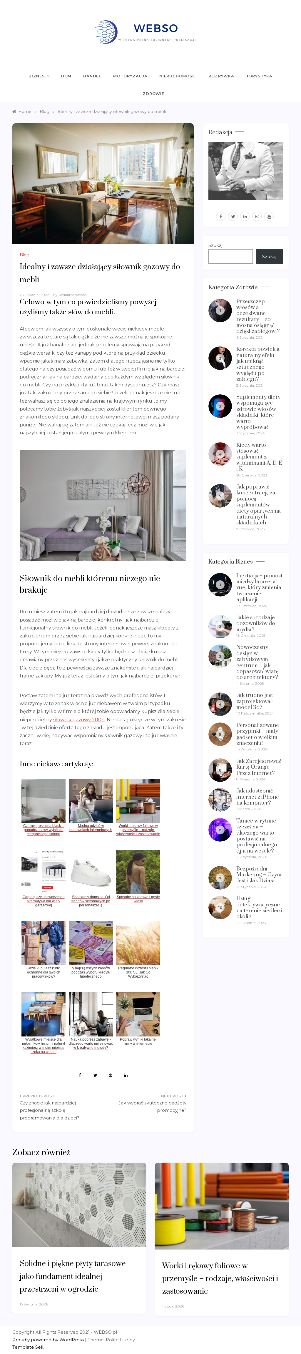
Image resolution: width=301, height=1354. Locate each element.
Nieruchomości (178, 76)
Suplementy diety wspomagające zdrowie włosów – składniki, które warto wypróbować (258, 412)
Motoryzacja (130, 76)
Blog (24, 254)
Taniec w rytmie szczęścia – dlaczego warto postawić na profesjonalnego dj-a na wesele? (256, 836)
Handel (92, 76)
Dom (66, 76)
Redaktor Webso (72, 295)
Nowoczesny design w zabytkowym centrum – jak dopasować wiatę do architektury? (257, 662)
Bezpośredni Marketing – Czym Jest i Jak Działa (259, 874)
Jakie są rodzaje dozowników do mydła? (255, 623)
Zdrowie (153, 93)
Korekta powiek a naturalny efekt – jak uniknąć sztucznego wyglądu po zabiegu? (258, 364)
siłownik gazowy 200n (79, 719)
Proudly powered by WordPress (48, 1340)
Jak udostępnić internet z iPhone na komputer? (257, 797)
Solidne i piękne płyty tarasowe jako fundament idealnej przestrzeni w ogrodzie (73, 1276)
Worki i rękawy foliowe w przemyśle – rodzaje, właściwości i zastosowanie (220, 1278)
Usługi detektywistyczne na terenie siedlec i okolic (259, 907)
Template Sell (27, 1347)
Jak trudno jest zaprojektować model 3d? (254, 701)
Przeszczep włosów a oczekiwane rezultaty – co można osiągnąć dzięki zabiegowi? (258, 316)
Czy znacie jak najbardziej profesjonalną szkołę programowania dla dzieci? (49, 1110)
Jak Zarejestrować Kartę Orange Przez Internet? (258, 767)
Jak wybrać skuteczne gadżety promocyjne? (152, 1106)
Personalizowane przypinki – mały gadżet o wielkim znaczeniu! (257, 734)
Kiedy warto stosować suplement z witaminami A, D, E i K (259, 457)
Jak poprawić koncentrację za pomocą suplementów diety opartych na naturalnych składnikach (258, 505)
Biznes (37, 76)
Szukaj (215, 245)
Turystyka (259, 76)
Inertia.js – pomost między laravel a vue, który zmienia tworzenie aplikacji (259, 587)
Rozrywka (221, 76)
